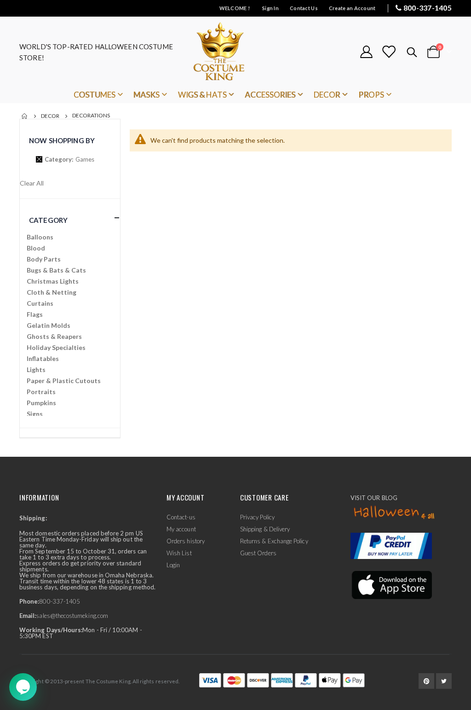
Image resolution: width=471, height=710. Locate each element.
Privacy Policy (257, 517)
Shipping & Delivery (265, 529)
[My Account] (366, 52)
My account (181, 529)
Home (25, 116)
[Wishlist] (388, 52)
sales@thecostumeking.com (72, 615)
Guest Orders (258, 553)
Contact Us (304, 8)
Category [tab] (48, 220)
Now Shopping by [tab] (62, 140)
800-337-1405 (427, 7)
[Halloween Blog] (394, 513)
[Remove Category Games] (39, 159)
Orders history (186, 541)
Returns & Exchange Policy (274, 541)
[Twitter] (444, 681)
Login (173, 565)
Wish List (179, 553)
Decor (50, 116)
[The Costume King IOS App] (391, 584)
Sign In (270, 8)
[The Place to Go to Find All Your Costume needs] (235, 52)
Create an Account (352, 8)
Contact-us (181, 517)
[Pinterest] (426, 681)
